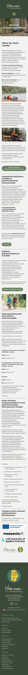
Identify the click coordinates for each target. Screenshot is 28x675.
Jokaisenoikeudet (6, 632)
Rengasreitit (5, 649)
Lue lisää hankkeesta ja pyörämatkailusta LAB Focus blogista (14, 168)
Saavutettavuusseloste (14, 608)
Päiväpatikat (5, 647)
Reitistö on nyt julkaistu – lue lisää (12, 289)
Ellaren (20, 454)
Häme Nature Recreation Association (15, 610)
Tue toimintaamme (6, 667)
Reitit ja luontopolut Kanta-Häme (10, 618)
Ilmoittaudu (7, 244)
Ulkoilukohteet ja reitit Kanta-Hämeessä (12, 620)
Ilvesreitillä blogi (6, 643)
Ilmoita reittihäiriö (6, 641)
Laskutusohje (5, 665)
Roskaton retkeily (6, 630)
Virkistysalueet (5, 622)
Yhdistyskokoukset (7, 661)
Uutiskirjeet (5, 657)
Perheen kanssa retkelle (8, 645)
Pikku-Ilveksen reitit (7, 639)
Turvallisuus (5, 629)
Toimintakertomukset (7, 668)
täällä (9, 502)
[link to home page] (14, 5)
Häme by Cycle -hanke (7, 655)
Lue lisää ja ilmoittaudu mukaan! (10, 520)
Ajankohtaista (5, 659)
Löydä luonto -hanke (7, 663)
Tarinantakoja (17, 458)
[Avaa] (14, 14)
